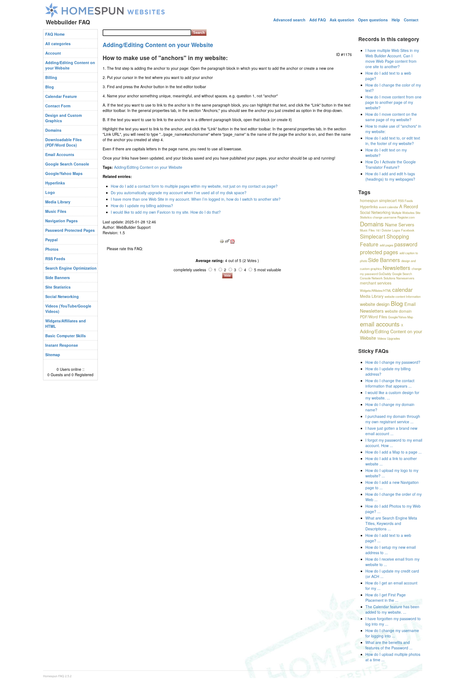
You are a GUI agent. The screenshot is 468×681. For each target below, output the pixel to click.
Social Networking (62, 296)
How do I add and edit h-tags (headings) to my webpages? (390, 176)
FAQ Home (55, 34)
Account (53, 53)
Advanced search (289, 19)
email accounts (379, 323)
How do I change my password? (392, 362)
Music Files (55, 211)
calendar (402, 289)
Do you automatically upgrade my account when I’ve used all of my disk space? (178, 192)
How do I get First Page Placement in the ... (385, 597)
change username (384, 217)
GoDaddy (385, 274)
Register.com (406, 217)
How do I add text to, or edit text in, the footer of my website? (392, 140)
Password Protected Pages (70, 230)
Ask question (342, 19)
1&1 (378, 230)
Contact (411, 19)
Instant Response (61, 345)
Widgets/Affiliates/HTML (375, 290)
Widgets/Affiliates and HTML (65, 323)
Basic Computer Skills (65, 335)
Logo (50, 192)
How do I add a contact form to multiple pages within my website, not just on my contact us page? (194, 186)
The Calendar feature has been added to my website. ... (392, 609)
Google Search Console (67, 164)
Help (396, 19)
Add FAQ (317, 19)
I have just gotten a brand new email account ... (391, 430)
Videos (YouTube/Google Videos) (68, 308)
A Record (408, 206)
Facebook (407, 230)
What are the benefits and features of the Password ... (388, 645)
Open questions (373, 19)
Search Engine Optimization (71, 268)
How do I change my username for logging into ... (392, 633)
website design (374, 304)
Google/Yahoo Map (400, 317)
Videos (381, 338)
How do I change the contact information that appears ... (389, 383)
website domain (398, 311)
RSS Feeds (55, 258)
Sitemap (52, 354)
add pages (387, 245)
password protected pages (388, 248)
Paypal (51, 239)
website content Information (403, 296)
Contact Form (57, 105)
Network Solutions (383, 278)
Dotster (386, 230)
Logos (396, 230)
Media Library (57, 201)
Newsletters (396, 268)
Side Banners (57, 277)
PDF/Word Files (373, 316)
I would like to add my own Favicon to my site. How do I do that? (166, 212)
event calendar (388, 207)
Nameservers (405, 278)
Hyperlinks (55, 183)
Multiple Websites (403, 212)
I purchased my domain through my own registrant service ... (392, 419)
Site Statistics (58, 287)
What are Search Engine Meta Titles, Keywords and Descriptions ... (391, 523)
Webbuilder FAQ (68, 22)
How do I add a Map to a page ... (393, 452)
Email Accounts (59, 154)
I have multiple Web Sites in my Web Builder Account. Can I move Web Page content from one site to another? (392, 58)
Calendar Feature (61, 96)
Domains (53, 130)
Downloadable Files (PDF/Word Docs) (63, 142)
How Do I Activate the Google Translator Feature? (390, 164)
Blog (49, 87)
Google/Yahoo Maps (64, 173)
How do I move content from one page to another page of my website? (393, 102)
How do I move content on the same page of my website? (391, 116)
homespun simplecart (378, 200)
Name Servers (399, 224)
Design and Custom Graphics (63, 118)
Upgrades (393, 338)
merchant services (375, 283)
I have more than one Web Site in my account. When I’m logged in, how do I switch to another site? (196, 199)
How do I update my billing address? (142, 205)
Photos (51, 249)
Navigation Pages (61, 220)
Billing (51, 77)
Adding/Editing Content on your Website (70, 65)
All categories (58, 43)
